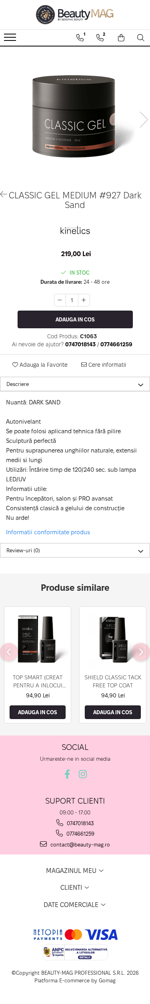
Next (143, 119)
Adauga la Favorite (43, 365)
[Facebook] (67, 774)
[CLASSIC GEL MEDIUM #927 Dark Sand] (75, 111)
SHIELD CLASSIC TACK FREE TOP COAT (113, 681)
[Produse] (11, 40)
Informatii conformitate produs (48, 532)
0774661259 (79, 833)
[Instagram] (83, 774)
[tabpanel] (75, 111)
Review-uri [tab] (23, 550)
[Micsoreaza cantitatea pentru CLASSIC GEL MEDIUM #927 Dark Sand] (60, 300)
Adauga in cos (75, 319)
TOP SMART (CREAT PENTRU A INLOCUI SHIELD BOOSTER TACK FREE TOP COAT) (38, 681)
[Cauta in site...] (141, 38)
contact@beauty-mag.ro (79, 844)
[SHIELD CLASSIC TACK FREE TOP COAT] (113, 638)
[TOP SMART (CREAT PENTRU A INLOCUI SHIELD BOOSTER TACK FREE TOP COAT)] (37, 638)
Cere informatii (106, 365)
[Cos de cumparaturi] (121, 38)
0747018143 (79, 823)
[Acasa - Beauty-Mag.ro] (75, 14)
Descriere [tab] (17, 384)
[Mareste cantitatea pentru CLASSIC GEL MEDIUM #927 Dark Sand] (84, 300)
